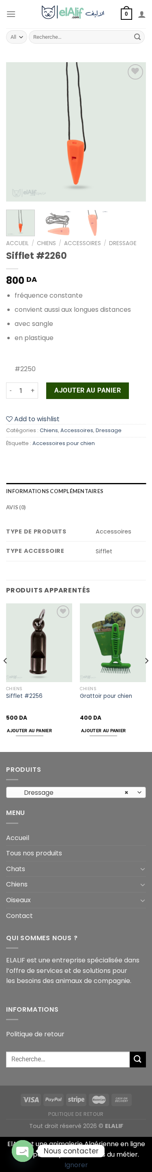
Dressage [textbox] (72, 792)
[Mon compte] (142, 14)
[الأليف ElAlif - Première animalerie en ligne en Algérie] (76, 14)
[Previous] (19, 132)
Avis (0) (16, 507)
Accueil (17, 243)
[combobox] (76, 792)
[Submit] (137, 37)
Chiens (46, 243)
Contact (19, 915)
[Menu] (11, 14)
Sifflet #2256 (24, 696)
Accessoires (82, 243)
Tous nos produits (34, 853)
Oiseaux (18, 900)
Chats (15, 869)
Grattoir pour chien (106, 696)
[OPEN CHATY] (23, 1151)
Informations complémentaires (54, 491)
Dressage (123, 243)
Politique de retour (35, 1034)
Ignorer (76, 1165)
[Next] (133, 132)
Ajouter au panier (87, 390)
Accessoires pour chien (63, 443)
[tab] (76, 491)
